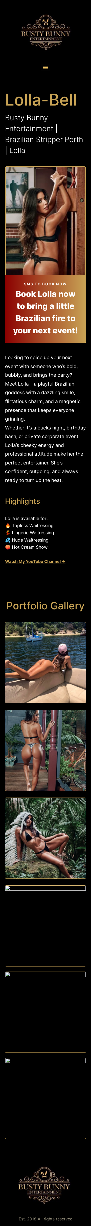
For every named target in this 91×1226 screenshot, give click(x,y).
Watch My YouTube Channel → (35, 561)
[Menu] (45, 67)
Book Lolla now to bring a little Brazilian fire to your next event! (45, 312)
